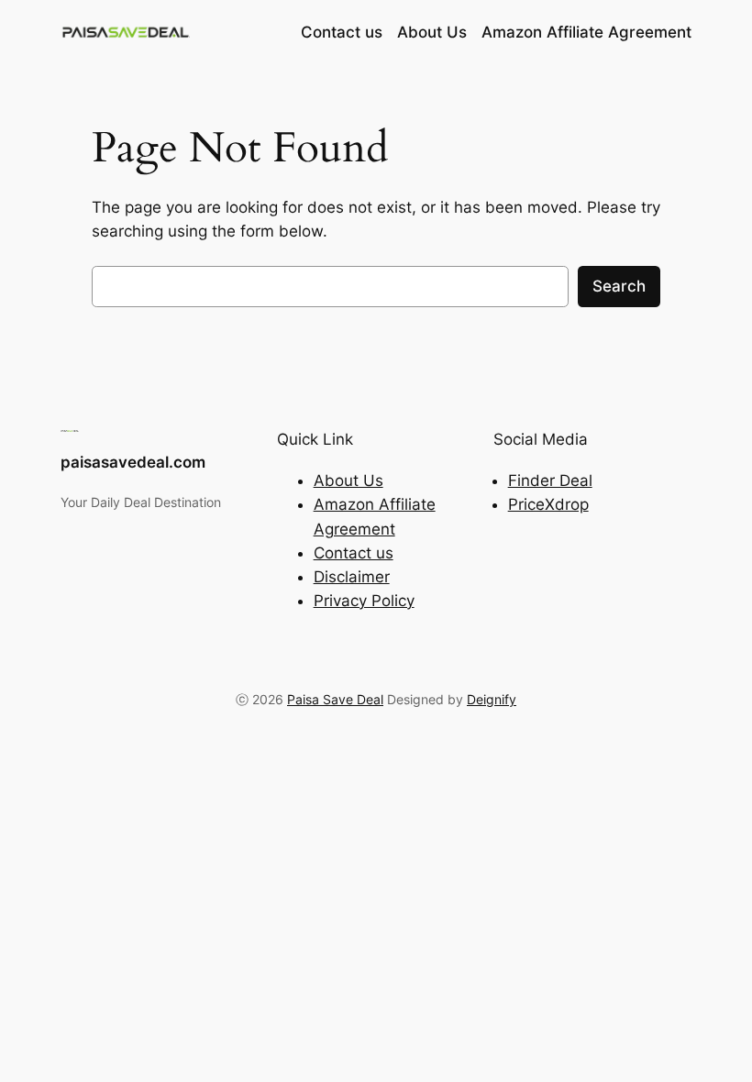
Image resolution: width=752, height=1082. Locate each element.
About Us (348, 480)
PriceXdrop (548, 504)
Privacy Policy (364, 600)
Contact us (353, 553)
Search (619, 286)
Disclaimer (352, 577)
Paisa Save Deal (335, 699)
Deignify (491, 699)
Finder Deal (550, 480)
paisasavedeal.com (133, 462)
